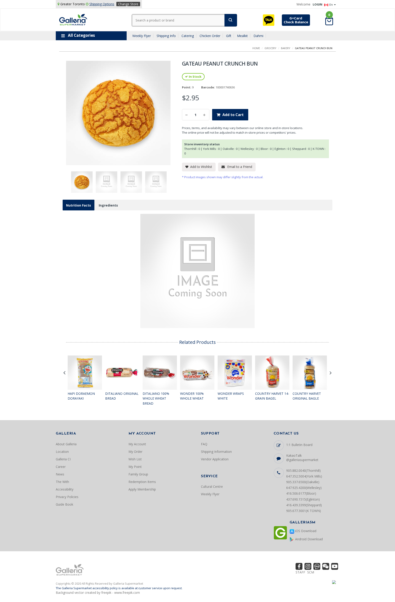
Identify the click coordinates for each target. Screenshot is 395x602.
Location (62, 451)
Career (61, 466)
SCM (310, 572)
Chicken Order (210, 36)
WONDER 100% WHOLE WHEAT (192, 396)
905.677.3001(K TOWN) (303, 511)
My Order (135, 451)
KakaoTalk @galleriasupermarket (302, 457)
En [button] (331, 5)
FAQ (204, 444)
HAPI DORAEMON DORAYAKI (81, 396)
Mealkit (242, 36)
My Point (135, 466)
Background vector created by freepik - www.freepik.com (98, 592)
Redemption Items (142, 482)
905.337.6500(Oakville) (302, 482)
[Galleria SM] (73, 19)
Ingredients (108, 205)
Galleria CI (63, 459)
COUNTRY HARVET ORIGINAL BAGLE (307, 396)
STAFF (300, 572)
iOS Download (305, 531)
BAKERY (285, 48)
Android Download (308, 539)
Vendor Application (215, 459)
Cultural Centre (212, 486)
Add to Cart (233, 114)
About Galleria (66, 444)
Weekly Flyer (141, 36)
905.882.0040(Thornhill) (303, 470)
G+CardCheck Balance (296, 20)
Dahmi (258, 36)
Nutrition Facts (78, 205)
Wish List (135, 459)
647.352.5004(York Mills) (304, 476)
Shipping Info (166, 36)
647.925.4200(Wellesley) (304, 487)
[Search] (230, 20)
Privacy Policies (67, 497)
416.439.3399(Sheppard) (304, 505)
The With (62, 482)
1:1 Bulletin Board (299, 445)
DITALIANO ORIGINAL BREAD (122, 396)
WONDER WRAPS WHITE (231, 396)
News (60, 474)
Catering (187, 36)
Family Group (138, 474)
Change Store (128, 4)
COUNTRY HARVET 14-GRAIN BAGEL (272, 396)
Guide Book (64, 504)
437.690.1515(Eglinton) (303, 499)
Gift (228, 36)
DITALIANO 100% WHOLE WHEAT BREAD (156, 398)
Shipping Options (101, 4)
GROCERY (270, 48)
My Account (137, 444)
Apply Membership (142, 489)
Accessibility (64, 489)
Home (256, 48)
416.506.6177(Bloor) (301, 493)
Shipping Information (216, 451)
